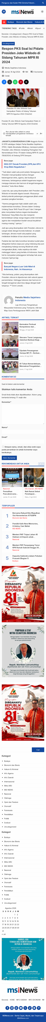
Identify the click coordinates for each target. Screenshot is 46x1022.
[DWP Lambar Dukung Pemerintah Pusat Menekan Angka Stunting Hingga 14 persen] (34, 477)
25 (6, 928)
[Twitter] (25, 1008)
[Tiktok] (30, 1008)
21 (13, 924)
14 (13, 921)
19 (8, 924)
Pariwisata (8, 810)
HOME (12, 1000)
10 (3, 921)
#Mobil (30, 28)
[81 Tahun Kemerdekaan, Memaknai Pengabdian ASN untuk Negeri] (10, 367)
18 (5, 924)
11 (5, 921)
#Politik (22, 28)
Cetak (7, 76)
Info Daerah (9, 777)
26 (8, 928)
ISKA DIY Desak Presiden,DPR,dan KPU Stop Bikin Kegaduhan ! (22, 165)
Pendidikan (8, 814)
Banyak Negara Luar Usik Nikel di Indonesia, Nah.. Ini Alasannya (19, 267)
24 (3, 928)
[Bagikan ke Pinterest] (20, 82)
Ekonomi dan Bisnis (24, 22)
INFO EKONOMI (34, 1000)
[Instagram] (12, 1008)
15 (15, 921)
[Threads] (16, 1008)
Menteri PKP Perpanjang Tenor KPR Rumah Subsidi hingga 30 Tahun (26, 547)
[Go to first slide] (43, 464)
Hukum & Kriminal (11, 769)
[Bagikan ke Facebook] (4, 82)
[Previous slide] (39, 464)
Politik (6, 818)
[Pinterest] (39, 1008)
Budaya (11, 22)
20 (11, 924)
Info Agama (8, 773)
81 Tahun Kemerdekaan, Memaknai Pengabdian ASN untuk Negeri (30, 366)
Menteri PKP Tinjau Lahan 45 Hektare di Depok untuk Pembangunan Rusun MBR (25, 536)
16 (18, 921)
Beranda (5, 1000)
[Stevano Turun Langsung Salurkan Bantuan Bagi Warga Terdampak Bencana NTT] (10, 341)
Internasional (9, 781)
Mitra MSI (8, 786)
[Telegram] (34, 1008)
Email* (4, 437)
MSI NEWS (29, 489)
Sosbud (7, 823)
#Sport (38, 28)
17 (3, 924)
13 (10, 921)
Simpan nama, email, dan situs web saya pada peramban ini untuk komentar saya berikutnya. (21, 450)
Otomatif (7, 806)
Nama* (5, 427)
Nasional (16, 539)
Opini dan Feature (11, 802)
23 (18, 924)
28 (13, 928)
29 (16, 928)
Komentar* (6, 402)
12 (8, 921)
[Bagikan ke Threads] (26, 82)
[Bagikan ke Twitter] (9, 82)
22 (15, 924)
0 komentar (38, 72)
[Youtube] (21, 1008)
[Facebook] (7, 1008)
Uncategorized (8, 43)
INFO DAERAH (21, 1000)
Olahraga (7, 798)
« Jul (4, 934)
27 (11, 928)
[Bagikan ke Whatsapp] (15, 82)
